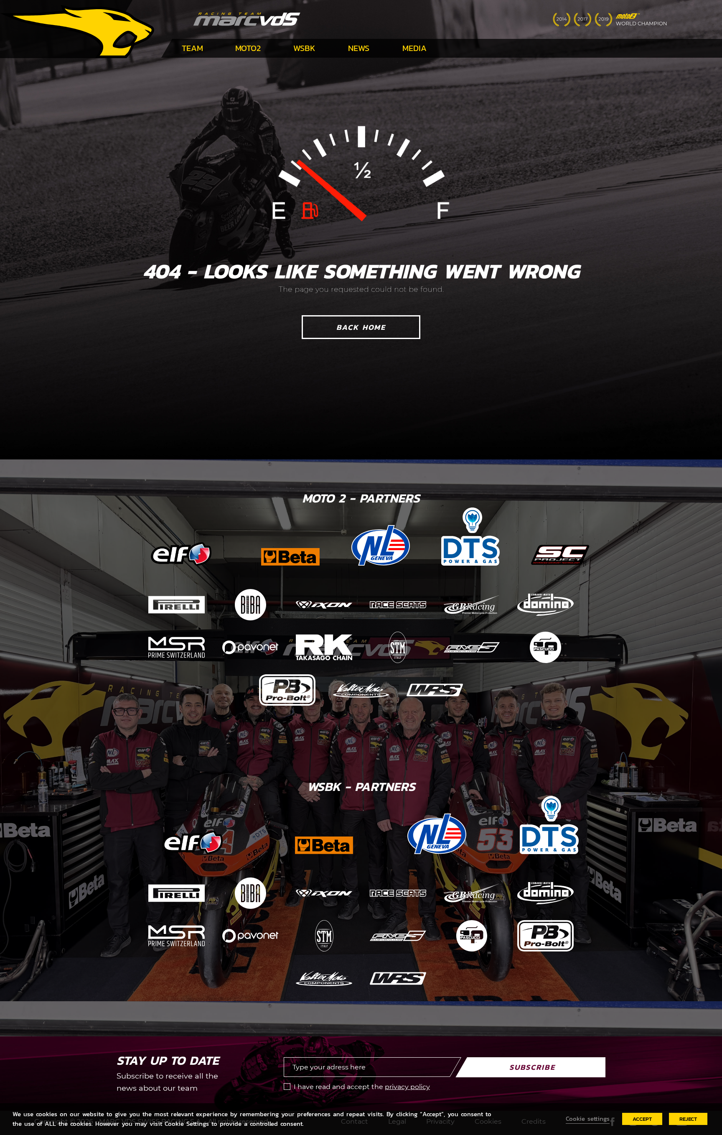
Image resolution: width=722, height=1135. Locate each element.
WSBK (304, 48)
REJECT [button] (688, 1119)
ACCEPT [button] (642, 1119)
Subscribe (532, 1067)
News (358, 48)
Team (192, 48)
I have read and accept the (362, 1087)
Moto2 (248, 48)
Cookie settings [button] (588, 1118)
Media (414, 48)
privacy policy (407, 1087)
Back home (361, 327)
